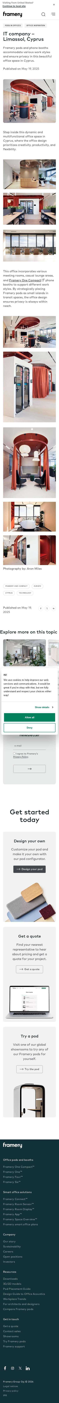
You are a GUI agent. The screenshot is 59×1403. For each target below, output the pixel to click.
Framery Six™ (11, 1182)
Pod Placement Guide (17, 1289)
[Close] (53, 4)
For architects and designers (21, 1304)
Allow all (29, 717)
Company (9, 1235)
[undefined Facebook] (41, 608)
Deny (29, 727)
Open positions (12, 1257)
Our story (9, 1241)
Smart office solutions (17, 1192)
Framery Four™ (13, 1177)
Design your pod (32, 869)
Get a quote (32, 969)
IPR (5, 1395)
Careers (8, 1252)
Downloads (10, 1279)
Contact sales (12, 1331)
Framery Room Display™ (18, 1209)
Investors (9, 1262)
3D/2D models (12, 1284)
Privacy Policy (20, 757)
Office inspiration (35, 26)
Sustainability (12, 1247)
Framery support (14, 1346)
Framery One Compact (25, 280)
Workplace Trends (14, 1299)
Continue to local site (14, 6)
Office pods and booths (18, 1160)
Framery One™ (12, 1172)
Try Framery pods (14, 1341)
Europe (37, 586)
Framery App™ (12, 1214)
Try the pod (32, 1069)
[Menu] (53, 14)
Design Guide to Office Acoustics (24, 1294)
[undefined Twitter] (47, 608)
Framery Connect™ (15, 1199)
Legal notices (10, 1386)
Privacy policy (10, 1391)
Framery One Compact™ (18, 1167)
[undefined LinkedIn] (53, 608)
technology (25, 593)
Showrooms (11, 1336)
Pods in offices (13, 26)
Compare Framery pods (18, 1309)
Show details (42, 707)
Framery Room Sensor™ (18, 1204)
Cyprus (9, 593)
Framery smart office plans (20, 1224)
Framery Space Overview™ (20, 1219)
